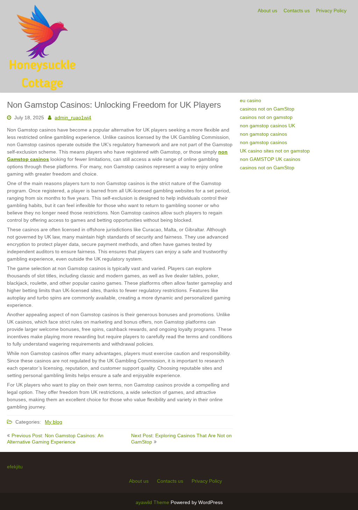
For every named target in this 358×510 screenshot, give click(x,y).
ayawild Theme (153, 502)
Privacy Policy (331, 10)
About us (267, 10)
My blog (53, 422)
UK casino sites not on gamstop (275, 151)
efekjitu (15, 466)
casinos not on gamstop (266, 117)
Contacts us (297, 10)
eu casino (250, 100)
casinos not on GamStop (267, 109)
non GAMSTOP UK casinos (270, 159)
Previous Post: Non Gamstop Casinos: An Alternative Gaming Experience (55, 438)
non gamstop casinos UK (267, 125)
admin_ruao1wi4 (73, 117)
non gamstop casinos (263, 134)
